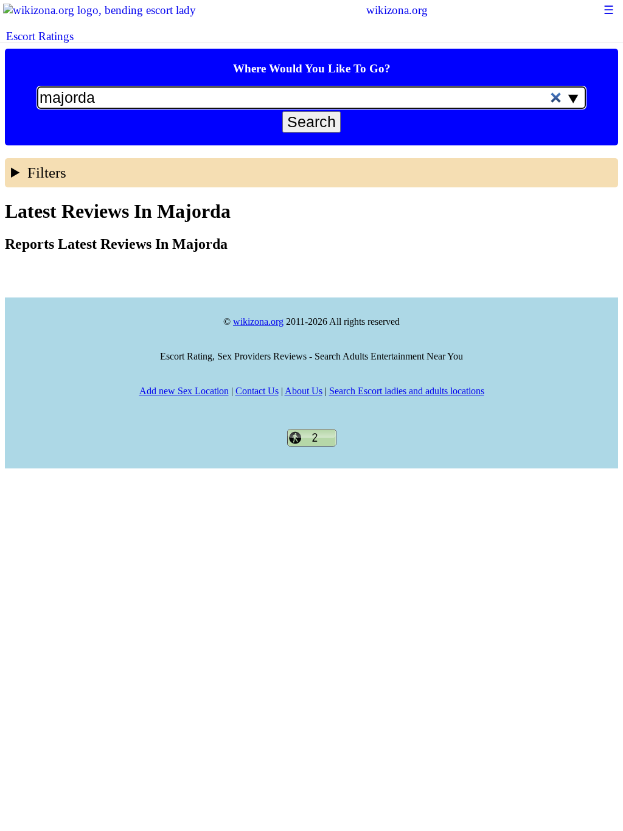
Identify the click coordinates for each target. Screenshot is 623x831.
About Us (303, 391)
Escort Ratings (40, 36)
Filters (46, 172)
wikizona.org (397, 10)
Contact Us (257, 391)
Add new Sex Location (184, 391)
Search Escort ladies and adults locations (406, 391)
